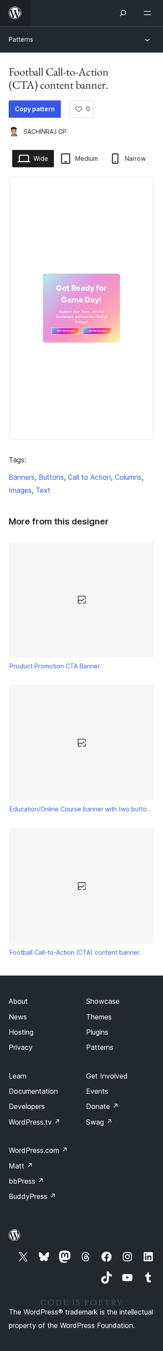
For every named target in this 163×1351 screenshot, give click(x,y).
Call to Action (89, 477)
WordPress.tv (34, 1122)
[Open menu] (149, 13)
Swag (99, 1122)
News (18, 1016)
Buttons (51, 477)
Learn (18, 1076)
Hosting (21, 1032)
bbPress (26, 1181)
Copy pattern (35, 109)
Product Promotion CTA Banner (55, 666)
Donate (102, 1106)
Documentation (33, 1091)
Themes (99, 1016)
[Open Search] (123, 13)
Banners (22, 477)
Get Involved (107, 1076)
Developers (27, 1106)
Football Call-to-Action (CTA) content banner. (75, 952)
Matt (21, 1166)
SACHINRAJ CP (45, 131)
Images (20, 490)
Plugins (97, 1032)
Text (43, 490)
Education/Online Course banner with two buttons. (82, 809)
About (18, 1001)
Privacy (21, 1047)
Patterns (21, 39)
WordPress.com (38, 1150)
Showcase (103, 1001)
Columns (128, 477)
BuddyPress (32, 1196)
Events (97, 1091)
